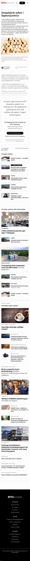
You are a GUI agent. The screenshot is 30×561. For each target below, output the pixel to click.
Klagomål (15, 524)
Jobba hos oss (15, 539)
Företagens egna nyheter (9, 305)
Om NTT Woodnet (15, 541)
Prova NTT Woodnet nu (15, 133)
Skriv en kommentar (23, 148)
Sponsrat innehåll (15, 527)
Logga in (22, 136)
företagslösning (20, 141)
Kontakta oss (15, 536)
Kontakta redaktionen (15, 534)
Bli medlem (15, 507)
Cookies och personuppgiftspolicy (15, 519)
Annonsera (15, 509)
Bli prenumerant (15, 504)
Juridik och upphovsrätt (15, 522)
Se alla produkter (15, 512)
